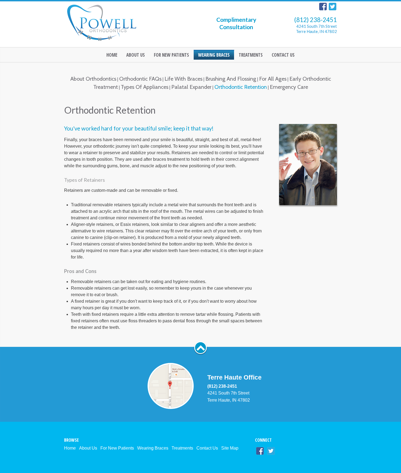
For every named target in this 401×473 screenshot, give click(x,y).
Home (70, 448)
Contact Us (207, 448)
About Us (88, 448)
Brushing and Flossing (230, 78)
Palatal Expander (191, 87)
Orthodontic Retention (240, 87)
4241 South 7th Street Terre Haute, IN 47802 (316, 29)
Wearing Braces (152, 448)
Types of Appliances (144, 87)
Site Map (229, 448)
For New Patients (117, 448)
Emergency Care (289, 87)
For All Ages (272, 78)
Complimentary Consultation (236, 23)
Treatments (182, 448)
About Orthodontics (93, 78)
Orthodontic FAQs (140, 78)
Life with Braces (183, 78)
